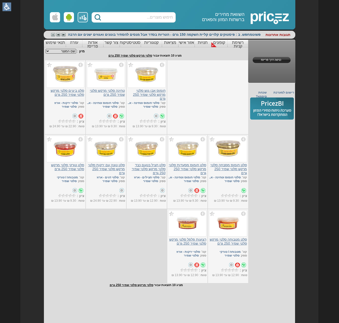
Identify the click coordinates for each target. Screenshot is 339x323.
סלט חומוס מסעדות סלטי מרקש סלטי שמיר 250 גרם (187, 169)
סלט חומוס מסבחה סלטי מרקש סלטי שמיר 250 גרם (228, 169)
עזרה (74, 42)
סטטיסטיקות (130, 42)
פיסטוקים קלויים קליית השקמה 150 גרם (203, 34)
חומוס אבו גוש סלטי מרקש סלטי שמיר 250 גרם (149, 94)
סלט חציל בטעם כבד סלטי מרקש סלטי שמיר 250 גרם (149, 169)
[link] (83, 17)
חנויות (203, 42)
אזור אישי (186, 42)
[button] (98, 17)
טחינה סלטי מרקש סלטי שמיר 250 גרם (107, 93)
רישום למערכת (283, 92)
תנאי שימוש (55, 42)
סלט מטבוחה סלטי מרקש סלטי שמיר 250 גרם (228, 241)
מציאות (170, 42)
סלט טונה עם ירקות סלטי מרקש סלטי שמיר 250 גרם (106, 169)
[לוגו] (251, 15)
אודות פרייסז (92, 44)
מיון (82, 51)
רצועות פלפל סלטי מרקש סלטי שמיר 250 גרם (187, 241)
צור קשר (111, 42)
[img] (272, 108)
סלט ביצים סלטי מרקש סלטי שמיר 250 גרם (67, 93)
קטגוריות (151, 42)
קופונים (219, 42)
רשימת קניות (238, 44)
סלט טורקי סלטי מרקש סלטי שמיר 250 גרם (67, 167)
